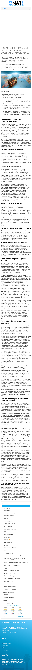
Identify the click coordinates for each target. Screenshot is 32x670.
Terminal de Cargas (8, 597)
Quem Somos (7, 643)
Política (5, 645)
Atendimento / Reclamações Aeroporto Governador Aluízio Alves (14, 559)
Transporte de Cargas (9, 547)
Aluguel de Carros (8, 515)
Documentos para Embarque (11, 578)
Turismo (5, 600)
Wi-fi (4, 550)
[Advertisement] (16, 27)
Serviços (5, 545)
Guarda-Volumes (8, 581)
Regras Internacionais (9, 586)
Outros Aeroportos (8, 603)
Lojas (4, 531)
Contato (5, 650)
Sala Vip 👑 (6, 539)
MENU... (4, 9)
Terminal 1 (6, 594)
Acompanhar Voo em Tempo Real (12, 556)
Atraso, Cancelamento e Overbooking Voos (15, 562)
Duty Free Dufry (8, 526)
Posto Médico (7, 537)
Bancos (5, 518)
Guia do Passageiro (8, 553)
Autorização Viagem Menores (11, 565)
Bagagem (6, 568)
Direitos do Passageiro (9, 576)
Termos (5, 648)
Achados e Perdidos (9, 513)
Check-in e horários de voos (11, 570)
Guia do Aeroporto (8, 508)
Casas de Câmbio (8, 521)
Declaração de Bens (9, 573)
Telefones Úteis (7, 542)
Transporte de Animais (9, 589)
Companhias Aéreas (9, 523)
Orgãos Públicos (8, 534)
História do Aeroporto (9, 529)
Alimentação (6, 510)
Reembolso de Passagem (10, 584)
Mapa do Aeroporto (8, 592)
